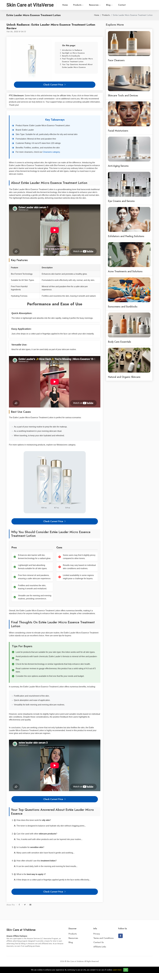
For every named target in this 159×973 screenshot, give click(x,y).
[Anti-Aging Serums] (129, 148)
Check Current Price (53, 84)
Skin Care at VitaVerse (21, 930)
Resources (94, 5)
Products (77, 5)
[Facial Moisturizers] (129, 113)
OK (125, 970)
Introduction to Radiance (72, 50)
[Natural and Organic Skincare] (129, 360)
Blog (108, 5)
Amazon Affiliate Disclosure (16, 936)
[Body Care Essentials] (129, 324)
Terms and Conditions (103, 938)
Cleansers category (51, 152)
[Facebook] (120, 936)
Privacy (96, 933)
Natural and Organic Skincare (124, 377)
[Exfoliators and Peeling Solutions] (129, 219)
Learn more (117, 970)
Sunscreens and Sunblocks (122, 306)
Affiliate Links (99, 946)
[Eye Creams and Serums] (129, 184)
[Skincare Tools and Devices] (129, 78)
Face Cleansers (116, 60)
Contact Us (98, 942)
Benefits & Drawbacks (71, 55)
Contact (122, 5)
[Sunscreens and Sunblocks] (129, 289)
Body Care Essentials (119, 341)
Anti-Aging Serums (118, 166)
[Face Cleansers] (129, 43)
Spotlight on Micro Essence (73, 53)
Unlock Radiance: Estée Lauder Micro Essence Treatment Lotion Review (50, 26)
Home (65, 5)
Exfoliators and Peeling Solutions (126, 236)
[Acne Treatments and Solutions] (129, 254)
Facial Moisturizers (118, 130)
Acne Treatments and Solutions (125, 271)
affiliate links (65, 95)
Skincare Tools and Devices (123, 95)
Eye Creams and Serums (121, 201)
